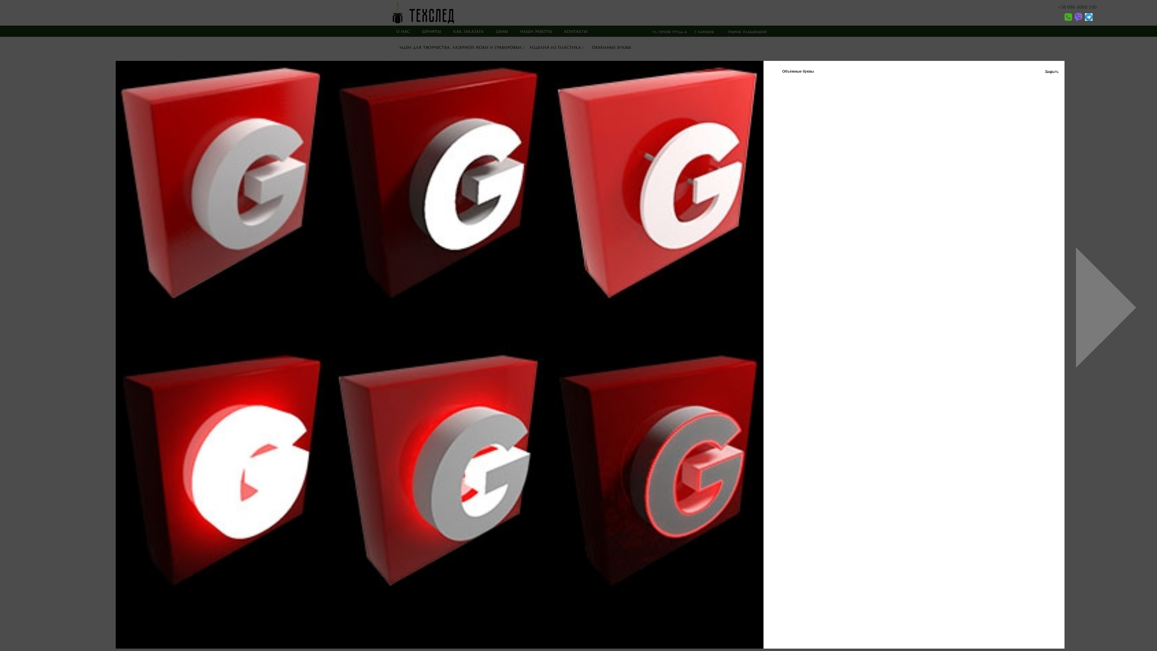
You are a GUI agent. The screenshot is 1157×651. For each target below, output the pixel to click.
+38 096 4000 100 (1077, 7)
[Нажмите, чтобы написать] (1077, 20)
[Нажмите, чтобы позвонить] (1065, 20)
